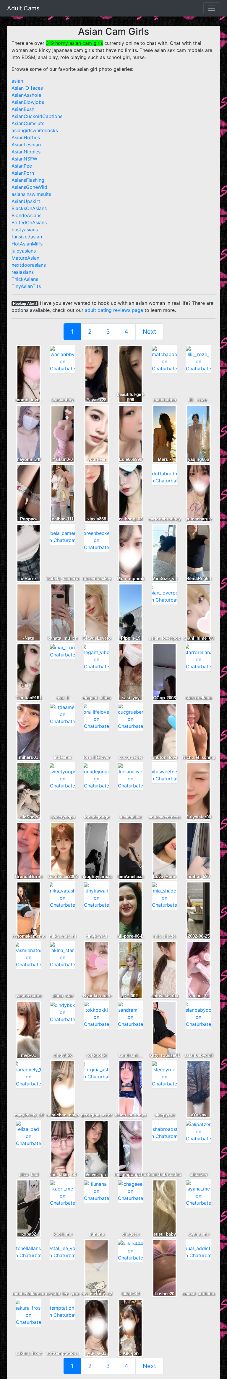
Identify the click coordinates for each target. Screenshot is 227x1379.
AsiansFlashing (28, 180)
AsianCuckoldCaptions (37, 116)
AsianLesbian (26, 145)
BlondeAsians (26, 215)
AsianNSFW (24, 159)
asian (17, 81)
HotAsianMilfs (27, 244)
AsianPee (22, 166)
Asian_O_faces (27, 88)
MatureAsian (25, 258)
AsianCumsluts (28, 123)
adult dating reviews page (114, 310)
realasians (23, 272)
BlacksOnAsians (29, 208)
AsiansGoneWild (29, 187)
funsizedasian (27, 237)
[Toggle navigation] (211, 8)
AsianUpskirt (26, 201)
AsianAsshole (26, 95)
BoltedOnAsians (29, 222)
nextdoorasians (29, 265)
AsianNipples (26, 152)
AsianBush (23, 109)
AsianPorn (23, 173)
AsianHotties (26, 137)
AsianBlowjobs (28, 102)
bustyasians (25, 229)
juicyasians (24, 251)
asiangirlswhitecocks (35, 130)
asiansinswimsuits (31, 194)
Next (149, 331)
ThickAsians (25, 279)
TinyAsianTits (26, 286)
